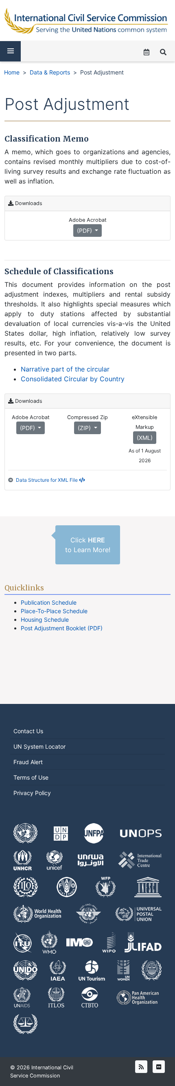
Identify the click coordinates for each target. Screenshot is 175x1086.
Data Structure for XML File (47, 480)
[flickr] (159, 1066)
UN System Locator (39, 746)
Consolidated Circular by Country (73, 379)
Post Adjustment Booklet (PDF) (62, 628)
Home (12, 72)
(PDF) (85, 230)
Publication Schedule (49, 602)
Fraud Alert (28, 761)
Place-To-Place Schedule (54, 610)
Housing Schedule (45, 619)
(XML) (145, 437)
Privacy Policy (32, 792)
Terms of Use (30, 777)
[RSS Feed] (141, 1066)
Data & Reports (50, 72)
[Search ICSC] (163, 52)
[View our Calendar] (146, 52)
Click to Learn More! (87, 545)
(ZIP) (85, 427)
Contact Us (28, 731)
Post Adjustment (102, 72)
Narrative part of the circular (65, 369)
